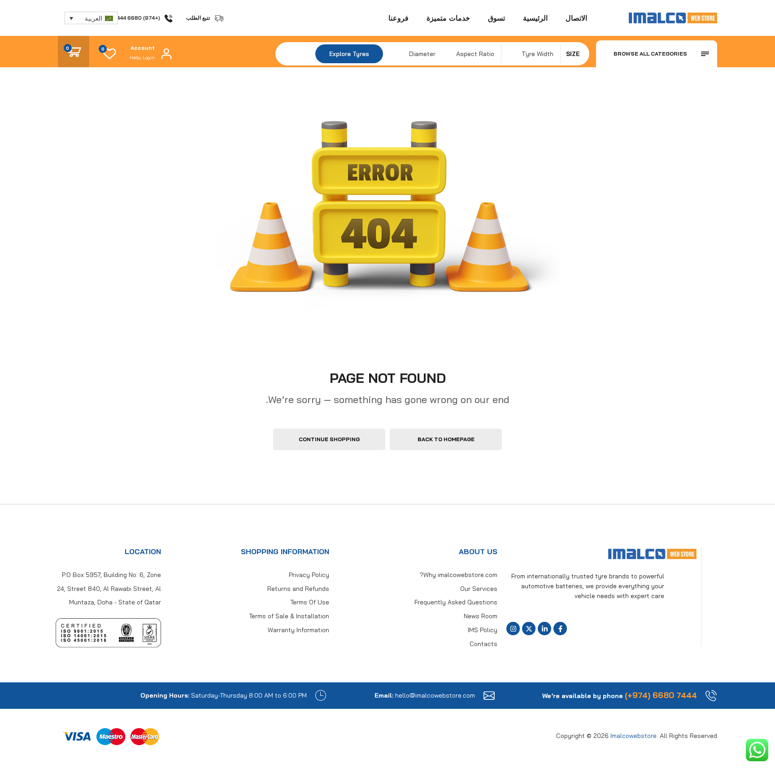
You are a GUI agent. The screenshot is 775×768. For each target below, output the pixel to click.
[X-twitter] (529, 628)
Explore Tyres (349, 53)
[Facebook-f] (560, 628)
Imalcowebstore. (634, 736)
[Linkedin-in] (544, 628)
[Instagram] (513, 628)
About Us (478, 551)
